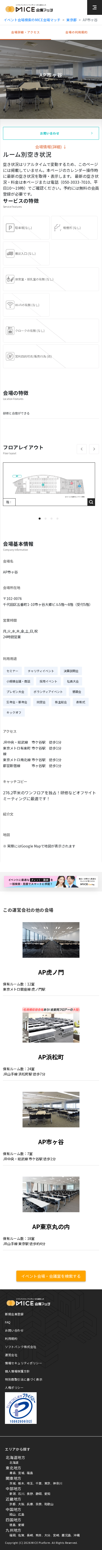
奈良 (39, 1504)
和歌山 (49, 1504)
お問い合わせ (14, 1330)
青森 (12, 1473)
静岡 (39, 1493)
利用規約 (11, 1338)
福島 (30, 1473)
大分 (47, 1535)
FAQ (8, 1322)
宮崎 (56, 1535)
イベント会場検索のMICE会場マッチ (32, 19)
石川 (21, 1493)
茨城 (12, 1483)
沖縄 (77, 1535)
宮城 (21, 1473)
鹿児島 (66, 1535)
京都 (12, 1504)
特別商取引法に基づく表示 (23, 1379)
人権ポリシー (14, 1387)
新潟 (12, 1493)
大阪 (21, 1504)
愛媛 (21, 1525)
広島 (21, 1514)
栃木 (21, 1483)
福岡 (12, 1535)
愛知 (47, 1493)
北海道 (14, 1462)
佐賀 (21, 1535)
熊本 (39, 1535)
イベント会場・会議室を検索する (51, 1276)
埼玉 (30, 1483)
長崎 (30, 1535)
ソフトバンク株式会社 (20, 1347)
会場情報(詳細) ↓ (51, 147)
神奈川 (57, 1483)
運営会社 (11, 1355)
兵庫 (30, 1504)
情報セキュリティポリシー (23, 1363)
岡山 (12, 1514)
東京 (47, 1483)
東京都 (71, 19)
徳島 (12, 1525)
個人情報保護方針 (17, 1371)
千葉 (39, 1483)
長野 (30, 1493)
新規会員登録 (14, 1314)
